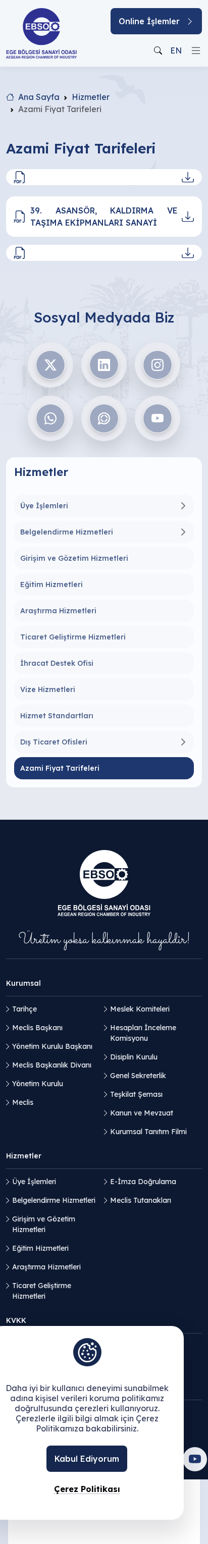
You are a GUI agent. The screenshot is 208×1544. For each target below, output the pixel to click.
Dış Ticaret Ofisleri (53, 742)
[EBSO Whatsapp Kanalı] (104, 418)
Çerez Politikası (87, 1489)
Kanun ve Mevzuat (141, 1112)
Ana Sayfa (39, 97)
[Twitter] (50, 365)
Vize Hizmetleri (47, 689)
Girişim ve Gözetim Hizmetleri (74, 558)
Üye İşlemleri (44, 505)
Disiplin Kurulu (134, 1056)
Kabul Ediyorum (87, 1459)
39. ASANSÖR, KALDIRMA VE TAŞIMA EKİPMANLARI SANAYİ (104, 216)
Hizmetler (91, 97)
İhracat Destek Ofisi (56, 663)
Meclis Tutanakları (140, 1200)
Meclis (22, 1102)
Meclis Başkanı (37, 1027)
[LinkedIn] (104, 365)
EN (176, 50)
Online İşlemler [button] (149, 21)
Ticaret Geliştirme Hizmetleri (73, 637)
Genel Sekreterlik (138, 1075)
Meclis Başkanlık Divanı (51, 1065)
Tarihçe (24, 1009)
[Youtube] (157, 418)
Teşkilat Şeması (136, 1094)
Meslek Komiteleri (140, 1009)
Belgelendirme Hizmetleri (66, 532)
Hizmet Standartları (56, 715)
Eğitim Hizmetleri (51, 584)
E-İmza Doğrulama (143, 1181)
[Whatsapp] (50, 418)
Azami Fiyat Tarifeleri (59, 768)
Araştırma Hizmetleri (58, 610)
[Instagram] (157, 365)
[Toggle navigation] (196, 50)
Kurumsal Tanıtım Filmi (148, 1131)
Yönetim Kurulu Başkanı (52, 1046)
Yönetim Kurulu (37, 1083)
